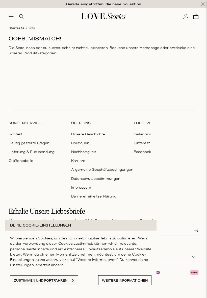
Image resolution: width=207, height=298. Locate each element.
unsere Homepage (142, 47)
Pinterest (142, 143)
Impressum (81, 187)
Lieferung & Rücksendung (32, 152)
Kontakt (15, 134)
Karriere (78, 160)
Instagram (142, 134)
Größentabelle (21, 160)
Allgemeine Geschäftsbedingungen (102, 169)
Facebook (142, 152)
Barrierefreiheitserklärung (93, 196)
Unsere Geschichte (88, 134)
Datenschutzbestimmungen (95, 178)
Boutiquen (80, 143)
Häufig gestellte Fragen (29, 143)
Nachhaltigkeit (83, 152)
